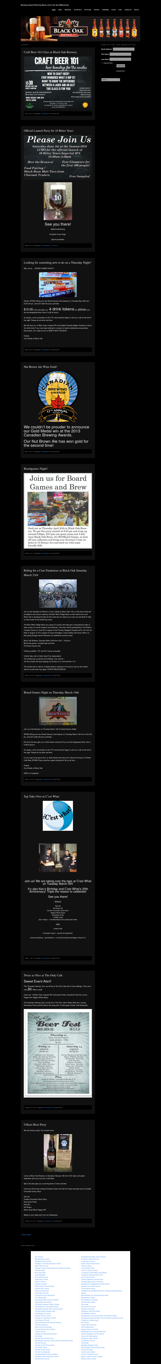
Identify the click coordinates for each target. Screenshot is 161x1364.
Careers (136, 10)
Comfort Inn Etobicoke (42, 1352)
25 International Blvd (88, 1302)
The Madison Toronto (88, 1313)
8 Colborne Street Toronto (90, 1259)
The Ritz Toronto (40, 1343)
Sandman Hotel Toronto (43, 1261)
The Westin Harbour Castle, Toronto (47, 1304)
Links (120, 10)
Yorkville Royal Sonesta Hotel (45, 1311)
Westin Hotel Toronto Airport (44, 1286)
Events (114, 10)
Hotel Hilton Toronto (42, 1293)
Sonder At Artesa (87, 1350)
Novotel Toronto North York (44, 1338)
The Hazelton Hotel (87, 1268)
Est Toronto (85, 1322)
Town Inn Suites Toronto (89, 1270)
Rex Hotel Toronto (41, 1347)
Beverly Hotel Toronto (88, 1359)
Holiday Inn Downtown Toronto (45, 1318)
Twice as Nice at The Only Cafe (43, 975)
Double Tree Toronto (42, 1288)
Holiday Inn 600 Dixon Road (44, 1345)
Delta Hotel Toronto (41, 1279)
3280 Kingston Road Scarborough (93, 1347)
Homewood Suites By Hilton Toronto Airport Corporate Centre (102, 1318)
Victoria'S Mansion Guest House (92, 1279)
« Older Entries (26, 1234)
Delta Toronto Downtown (43, 1327)
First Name (105, 54)
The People (87, 10)
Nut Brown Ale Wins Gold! (40, 367)
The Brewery (78, 10)
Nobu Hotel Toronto (41, 1266)
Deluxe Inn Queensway (89, 1336)
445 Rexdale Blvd (87, 1327)
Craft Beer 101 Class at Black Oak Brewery (50, 52)
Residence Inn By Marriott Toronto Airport (95, 1284)
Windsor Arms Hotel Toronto (90, 1286)
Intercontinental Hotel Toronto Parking (48, 1322)
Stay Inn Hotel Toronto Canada (91, 1356)
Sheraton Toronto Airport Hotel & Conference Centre (53, 1268)
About (60, 10)
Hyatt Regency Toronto (43, 1313)
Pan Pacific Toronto (41, 1277)
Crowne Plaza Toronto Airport (45, 1329)
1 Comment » (55, 245)
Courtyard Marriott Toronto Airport (46, 1354)
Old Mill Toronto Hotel (42, 1350)
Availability (105, 10)
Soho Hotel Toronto (87, 1277)
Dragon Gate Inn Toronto (89, 1329)
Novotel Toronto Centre (43, 1316)
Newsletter (68, 10)
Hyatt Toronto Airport (88, 1352)
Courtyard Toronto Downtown (45, 1295)
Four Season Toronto (42, 1320)
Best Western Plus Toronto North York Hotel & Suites (99, 1316)
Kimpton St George (87, 1309)
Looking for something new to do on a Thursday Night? (57, 262)
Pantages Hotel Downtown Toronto (47, 1356)
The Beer (96, 10)
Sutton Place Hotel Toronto (90, 1263)
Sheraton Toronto (41, 1284)
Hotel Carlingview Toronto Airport (92, 1334)
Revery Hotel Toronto (42, 1359)
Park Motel (85, 1343)
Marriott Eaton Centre (42, 1259)
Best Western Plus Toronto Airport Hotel (94, 1295)
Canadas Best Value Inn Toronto (92, 1282)
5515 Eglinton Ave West (89, 1300)
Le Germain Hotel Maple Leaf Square (94, 1272)
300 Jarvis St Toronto (88, 1306)
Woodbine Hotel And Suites (90, 1311)
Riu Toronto (39, 1257)
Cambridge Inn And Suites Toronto (46, 1306)
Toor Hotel (84, 1304)
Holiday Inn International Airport (46, 1334)
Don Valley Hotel (40, 1297)
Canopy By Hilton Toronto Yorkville (47, 1300)
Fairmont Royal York (42, 1291)
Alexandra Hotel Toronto (89, 1338)
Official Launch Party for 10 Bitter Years (48, 131)
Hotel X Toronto (40, 1282)
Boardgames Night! (36, 468)
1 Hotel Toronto (40, 1331)
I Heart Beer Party (35, 1124)
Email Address (106, 49)
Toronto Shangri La (41, 1325)
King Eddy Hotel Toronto (43, 1302)
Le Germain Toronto (88, 1261)
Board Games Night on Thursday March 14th (51, 692)
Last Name (105, 59)
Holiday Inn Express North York (92, 1275)
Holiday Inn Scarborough (89, 1320)
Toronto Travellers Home (89, 1354)
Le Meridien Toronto (88, 1340)
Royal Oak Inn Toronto (88, 1325)
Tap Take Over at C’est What (41, 796)
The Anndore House (88, 1288)
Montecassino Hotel (88, 1297)
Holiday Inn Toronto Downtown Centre (48, 1263)
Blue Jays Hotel (40, 1272)
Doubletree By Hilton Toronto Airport (93, 1257)
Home (54, 10)
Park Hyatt (38, 1336)
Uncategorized (45, 113)
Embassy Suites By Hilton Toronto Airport (49, 1309)
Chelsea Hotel (40, 1270)
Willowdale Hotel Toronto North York (93, 1331)
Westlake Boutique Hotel (89, 1345)
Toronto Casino (86, 1266)
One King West (40, 1275)
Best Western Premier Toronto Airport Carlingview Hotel (54, 1340)
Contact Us (128, 10)
